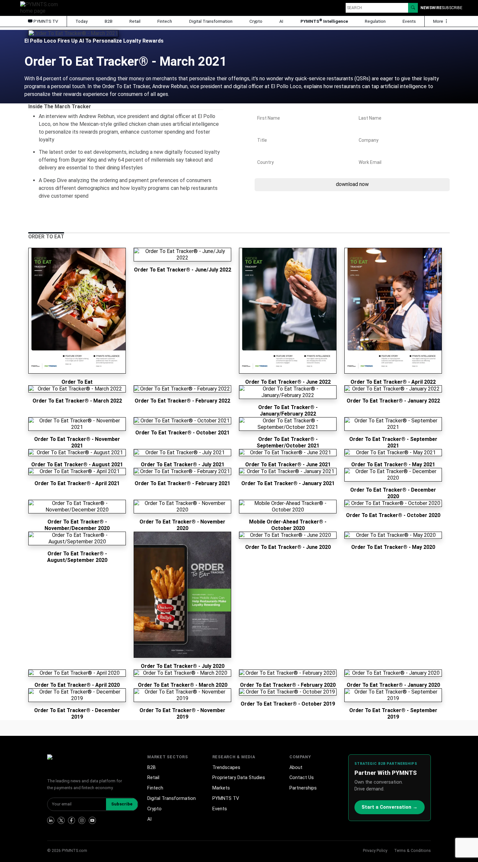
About (295, 767)
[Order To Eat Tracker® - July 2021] (182, 452)
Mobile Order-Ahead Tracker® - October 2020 (287, 525)
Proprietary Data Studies (238, 777)
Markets (221, 788)
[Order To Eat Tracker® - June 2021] (288, 452)
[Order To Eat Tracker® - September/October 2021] (288, 424)
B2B (109, 21)
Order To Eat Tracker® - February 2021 (182, 483)
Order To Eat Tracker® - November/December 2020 (77, 525)
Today (81, 21)
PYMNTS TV (45, 21)
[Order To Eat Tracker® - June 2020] (288, 535)
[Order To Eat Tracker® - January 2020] (393, 673)
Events (409, 21)
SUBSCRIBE (452, 8)
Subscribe (121, 804)
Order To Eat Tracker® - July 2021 (182, 464)
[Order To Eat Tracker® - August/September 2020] (77, 538)
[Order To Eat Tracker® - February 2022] (182, 388)
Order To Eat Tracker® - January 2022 (393, 401)
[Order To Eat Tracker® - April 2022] (393, 311)
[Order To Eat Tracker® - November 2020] (182, 506)
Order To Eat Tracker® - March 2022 (77, 401)
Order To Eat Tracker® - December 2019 (77, 713)
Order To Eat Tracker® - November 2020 (182, 525)
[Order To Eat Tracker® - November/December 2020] (77, 506)
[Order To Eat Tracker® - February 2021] (182, 471)
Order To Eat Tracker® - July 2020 (182, 666)
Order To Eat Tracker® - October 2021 (182, 433)
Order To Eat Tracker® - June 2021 (288, 464)
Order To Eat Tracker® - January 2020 (393, 685)
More (438, 21)
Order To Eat (77, 382)
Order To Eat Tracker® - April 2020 (77, 685)
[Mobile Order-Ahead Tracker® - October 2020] (288, 506)
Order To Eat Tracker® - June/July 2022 (182, 270)
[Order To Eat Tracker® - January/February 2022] (288, 392)
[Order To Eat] (77, 311)
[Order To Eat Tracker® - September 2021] (393, 424)
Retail (134, 21)
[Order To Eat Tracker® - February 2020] (288, 673)
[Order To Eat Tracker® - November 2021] (77, 424)
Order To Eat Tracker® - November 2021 (77, 442)
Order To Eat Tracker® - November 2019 (182, 713)
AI (281, 21)
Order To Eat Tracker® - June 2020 (288, 547)
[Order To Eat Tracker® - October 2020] (393, 503)
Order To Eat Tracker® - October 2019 (288, 704)
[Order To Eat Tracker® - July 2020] (182, 594)
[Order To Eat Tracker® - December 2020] (393, 475)
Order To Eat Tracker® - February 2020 (288, 685)
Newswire (431, 8)
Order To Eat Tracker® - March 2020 (182, 685)
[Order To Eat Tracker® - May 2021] (393, 452)
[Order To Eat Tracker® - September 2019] (393, 695)
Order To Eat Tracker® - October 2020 (393, 515)
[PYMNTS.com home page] (41, 7)
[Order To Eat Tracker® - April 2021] (77, 471)
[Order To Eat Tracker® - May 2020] (393, 535)
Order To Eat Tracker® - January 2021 (288, 483)
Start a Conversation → (390, 807)
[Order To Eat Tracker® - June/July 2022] (182, 254)
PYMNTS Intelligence (324, 21)
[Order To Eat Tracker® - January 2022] (393, 388)
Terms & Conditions (412, 850)
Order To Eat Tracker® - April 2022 (393, 382)
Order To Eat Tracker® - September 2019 (393, 713)
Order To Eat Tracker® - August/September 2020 (77, 556)
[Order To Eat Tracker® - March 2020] (182, 673)
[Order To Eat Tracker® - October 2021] (182, 420)
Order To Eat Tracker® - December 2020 (393, 493)
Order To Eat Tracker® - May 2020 (393, 547)
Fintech (164, 21)
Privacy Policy (375, 850)
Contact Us (301, 777)
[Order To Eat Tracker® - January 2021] (288, 471)
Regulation (375, 21)
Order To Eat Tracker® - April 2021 (77, 483)
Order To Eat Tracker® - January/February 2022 (288, 410)
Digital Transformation (210, 21)
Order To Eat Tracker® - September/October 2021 (288, 442)
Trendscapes (226, 767)
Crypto (255, 21)
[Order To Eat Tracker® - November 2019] (182, 695)
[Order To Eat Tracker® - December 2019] (77, 695)
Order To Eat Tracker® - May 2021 (393, 464)
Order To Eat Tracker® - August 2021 (77, 464)
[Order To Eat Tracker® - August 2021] (77, 452)
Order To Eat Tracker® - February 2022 (182, 401)
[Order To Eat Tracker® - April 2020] (77, 673)
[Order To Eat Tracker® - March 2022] (77, 388)
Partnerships (303, 788)
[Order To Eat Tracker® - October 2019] (288, 692)
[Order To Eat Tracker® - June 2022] (288, 311)
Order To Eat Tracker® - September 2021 (393, 442)
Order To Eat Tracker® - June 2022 (288, 382)
